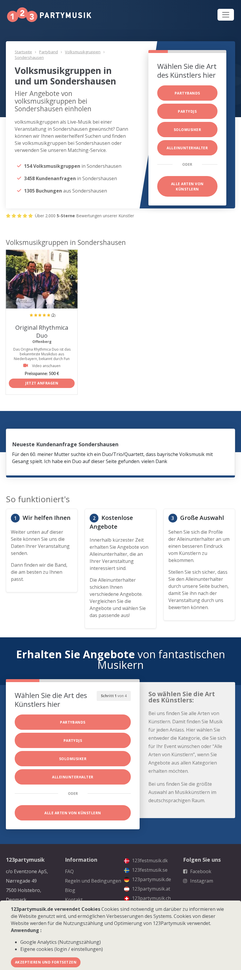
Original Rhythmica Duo (41, 331)
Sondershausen (29, 57)
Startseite (23, 51)
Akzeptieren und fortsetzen (45, 962)
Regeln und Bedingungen (93, 881)
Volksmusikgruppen (83, 51)
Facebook (200, 871)
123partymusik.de (151, 879)
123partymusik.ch (151, 898)
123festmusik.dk (149, 860)
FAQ (69, 871)
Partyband (48, 51)
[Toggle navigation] (225, 15)
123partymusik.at (150, 889)
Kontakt (74, 899)
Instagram (201, 881)
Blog (70, 890)
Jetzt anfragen (41, 383)
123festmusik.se (149, 870)
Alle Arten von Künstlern (187, 186)
